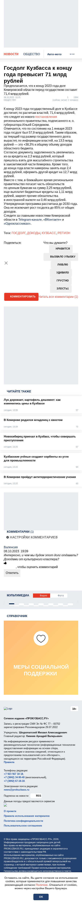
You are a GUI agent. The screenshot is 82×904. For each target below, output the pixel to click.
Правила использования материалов (27, 815)
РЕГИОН (64, 233)
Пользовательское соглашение (23, 825)
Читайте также (19, 391)
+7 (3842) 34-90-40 (14, 777)
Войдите (10, 567)
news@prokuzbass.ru (16, 789)
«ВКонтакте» (52, 219)
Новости (11, 54)
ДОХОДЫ (33, 233)
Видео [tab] (43, 595)
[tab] (11, 603)
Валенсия (11, 547)
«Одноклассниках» (17, 223)
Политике (42, 884)
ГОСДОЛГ (19, 233)
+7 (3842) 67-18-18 (14, 781)
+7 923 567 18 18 (13, 773)
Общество (31, 54)
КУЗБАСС (49, 233)
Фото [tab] (61, 595)
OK (41, 896)
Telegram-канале (30, 219)
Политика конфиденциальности (23, 820)
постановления (46, 116)
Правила (9, 762)
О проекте (10, 811)
